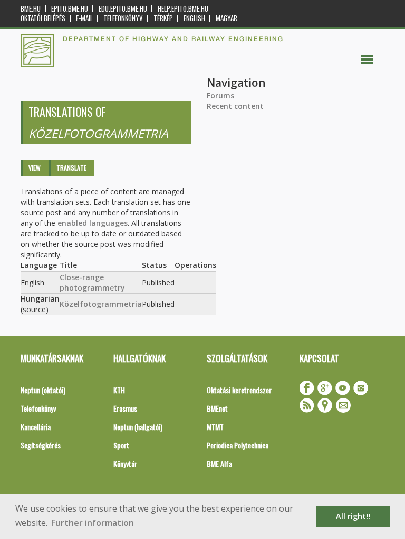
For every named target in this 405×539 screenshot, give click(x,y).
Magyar (226, 18)
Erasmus (125, 408)
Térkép (163, 18)
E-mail (84, 18)
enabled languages (92, 223)
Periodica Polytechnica (237, 445)
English (194, 18)
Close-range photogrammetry (92, 282)
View (34, 167)
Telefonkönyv (123, 18)
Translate (71, 167)
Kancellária (36, 426)
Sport (121, 445)
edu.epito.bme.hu (123, 8)
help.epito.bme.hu (183, 8)
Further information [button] (92, 522)
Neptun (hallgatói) (137, 426)
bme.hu (31, 8)
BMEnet (217, 408)
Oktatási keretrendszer (239, 389)
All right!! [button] (353, 516)
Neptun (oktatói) (43, 389)
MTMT (215, 426)
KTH (119, 389)
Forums (220, 96)
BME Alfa (219, 463)
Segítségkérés (41, 445)
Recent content (235, 106)
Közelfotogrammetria (101, 304)
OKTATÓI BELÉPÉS (43, 18)
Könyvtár (125, 463)
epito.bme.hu (69, 8)
